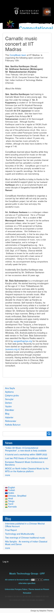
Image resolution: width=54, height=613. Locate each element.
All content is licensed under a (18, 579)
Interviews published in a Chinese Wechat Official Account (25, 525)
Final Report (11, 530)
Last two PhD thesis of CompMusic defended (26, 458)
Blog (7, 413)
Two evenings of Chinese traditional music (25, 537)
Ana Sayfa (10, 388)
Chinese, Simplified (17, 495)
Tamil (10, 503)
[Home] (11, 26)
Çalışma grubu (12, 395)
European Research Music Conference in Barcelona (24, 463)
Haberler (9, 417)
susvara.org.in (13, 349)
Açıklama (9, 391)
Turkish (11, 490)
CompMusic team (18, 54)
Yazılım (8, 406)
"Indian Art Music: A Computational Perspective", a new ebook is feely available (25, 449)
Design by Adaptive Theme (42, 610)
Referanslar (10, 420)
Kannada (12, 506)
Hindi (10, 498)
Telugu (11, 501)
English (11, 487)
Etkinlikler (9, 409)
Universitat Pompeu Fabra (16, 589)
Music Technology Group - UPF (27, 573)
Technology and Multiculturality (19, 533)
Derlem (8, 402)
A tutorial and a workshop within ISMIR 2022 (26, 454)
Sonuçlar (9, 399)
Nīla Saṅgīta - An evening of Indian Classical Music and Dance (26, 543)
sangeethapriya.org (23, 340)
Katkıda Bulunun (13, 424)
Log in (6, 561)
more (7, 475)
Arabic (11, 492)
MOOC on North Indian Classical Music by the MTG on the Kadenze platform (27, 470)
